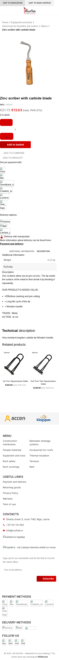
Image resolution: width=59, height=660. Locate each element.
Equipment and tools (21, 22)
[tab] (21, 251)
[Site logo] (29, 10)
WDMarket (43, 657)
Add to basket (15, 144)
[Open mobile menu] (3, 10)
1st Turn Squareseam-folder (15, 381)
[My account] (44, 10)
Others (44, 26)
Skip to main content (40, 3)
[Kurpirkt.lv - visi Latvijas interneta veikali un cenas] (29, 547)
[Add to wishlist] (24, 353)
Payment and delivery (11, 244)
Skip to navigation (12, 3)
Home (5, 22)
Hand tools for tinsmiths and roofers (20, 26)
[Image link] (4, 642)
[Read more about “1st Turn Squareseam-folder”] (5, 376)
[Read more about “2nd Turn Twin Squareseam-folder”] (33, 376)
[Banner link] (15, 418)
